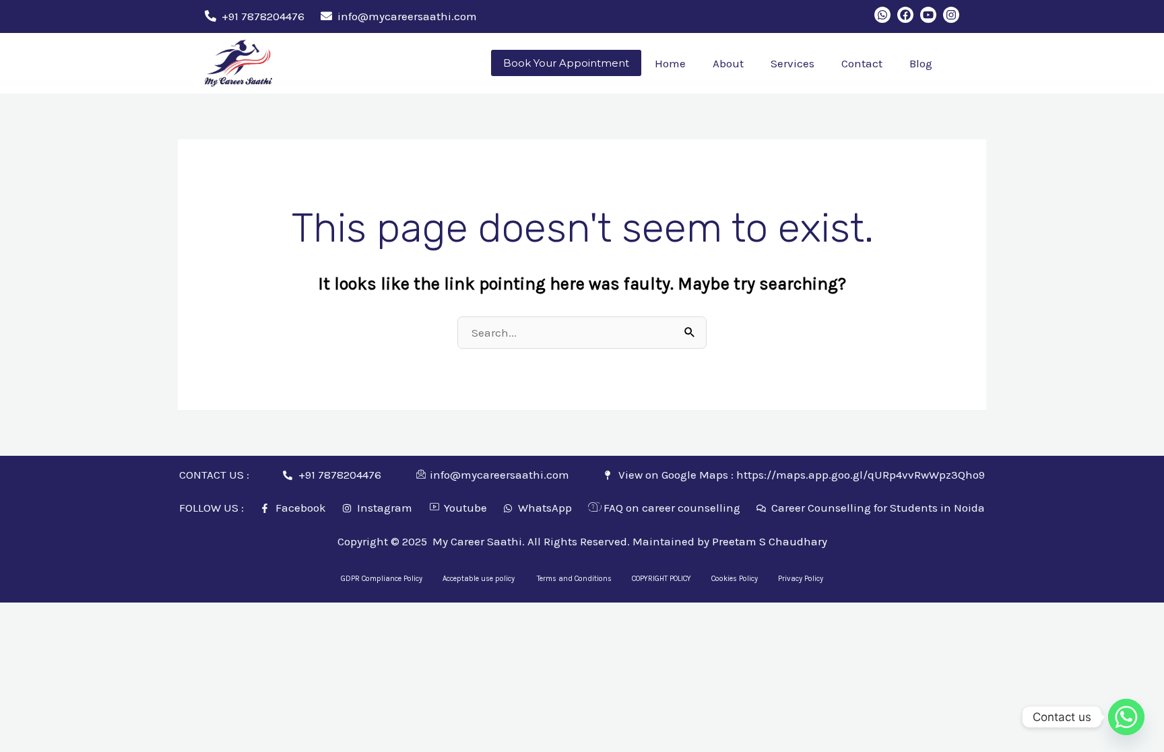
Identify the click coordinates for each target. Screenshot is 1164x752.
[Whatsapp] (1126, 717)
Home (670, 63)
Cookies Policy (734, 578)
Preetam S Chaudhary (769, 541)
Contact (861, 63)
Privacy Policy (800, 578)
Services (792, 63)
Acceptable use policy (480, 578)
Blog (920, 63)
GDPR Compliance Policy (381, 578)
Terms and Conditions (574, 578)
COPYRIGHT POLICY (661, 578)
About (728, 63)
